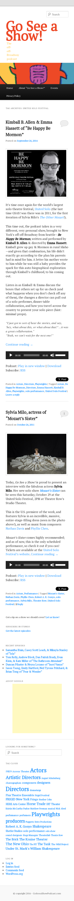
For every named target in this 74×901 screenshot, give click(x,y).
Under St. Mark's (17, 848)
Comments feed (15, 870)
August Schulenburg (50, 778)
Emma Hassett (45, 387)
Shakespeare (42, 826)
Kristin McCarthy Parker (18, 808)
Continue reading (19, 344)
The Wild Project (59, 844)
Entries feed (12, 866)
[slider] (61, 354)
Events (54, 87)
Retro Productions (43, 821)
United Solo (43, 209)
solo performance (34, 391)
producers (15, 821)
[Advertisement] (37, 708)
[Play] (11, 355)
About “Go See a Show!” (32, 87)
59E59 (9, 771)
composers (29, 782)
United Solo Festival (56, 391)
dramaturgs (35, 790)
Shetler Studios (14, 831)
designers (43, 782)
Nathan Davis (15, 528)
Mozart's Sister (56, 593)
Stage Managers (30, 835)
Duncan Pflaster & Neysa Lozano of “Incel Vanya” (35, 664)
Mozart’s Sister (50, 490)
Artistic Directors (23, 777)
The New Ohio (17, 844)
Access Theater (20, 771)
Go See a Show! (32, 30)
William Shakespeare (45, 848)
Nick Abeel (61, 808)
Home (10, 87)
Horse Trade (36, 803)
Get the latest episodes (18, 630)
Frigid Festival (42, 795)
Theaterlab (44, 835)
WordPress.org (14, 874)
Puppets (30, 821)
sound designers (14, 835)
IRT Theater (53, 804)
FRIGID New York (17, 799)
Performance (31, 593)
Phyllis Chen (39, 528)
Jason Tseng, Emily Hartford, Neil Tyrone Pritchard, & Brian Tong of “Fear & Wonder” (37, 669)
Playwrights (41, 383)
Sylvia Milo (26, 600)
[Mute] (52, 355)
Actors (19, 383)
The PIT (33, 844)
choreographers (13, 782)
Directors (29, 383)
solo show (50, 831)
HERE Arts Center (16, 804)
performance (12, 815)
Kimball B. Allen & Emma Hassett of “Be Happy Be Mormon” (29, 128)
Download (54, 366)
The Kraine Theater (33, 839)
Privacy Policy (14, 95)
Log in (9, 863)
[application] (37, 355)
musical (51, 808)
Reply (19, 604)
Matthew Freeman (38, 808)
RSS (22, 370)
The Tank (44, 844)
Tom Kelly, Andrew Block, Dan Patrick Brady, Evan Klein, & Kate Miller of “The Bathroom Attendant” (34, 658)
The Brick (12, 839)
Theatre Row (40, 600)
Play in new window (31, 366)
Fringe (34, 799)
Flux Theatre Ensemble (20, 795)
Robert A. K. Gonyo (45, 597)
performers (25, 815)
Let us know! (52, 617)
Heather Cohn (45, 799)
